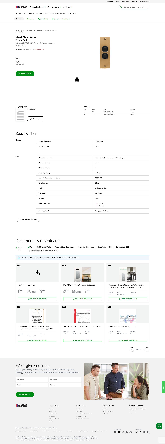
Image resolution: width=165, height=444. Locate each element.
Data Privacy (45, 431)
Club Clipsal (105, 409)
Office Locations (53, 414)
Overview (19, 19)
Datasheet (30, 19)
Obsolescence (69, 431)
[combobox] (65, 385)
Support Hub (132, 413)
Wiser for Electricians (107, 411)
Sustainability (52, 411)
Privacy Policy (25, 374)
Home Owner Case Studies (82, 418)
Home (17, 30)
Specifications (43, 19)
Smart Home (79, 411)
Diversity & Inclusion (54, 418)
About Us (51, 409)
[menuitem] (38, 7)
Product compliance (21, 431)
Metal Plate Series (50, 30)
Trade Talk (105, 414)
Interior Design (79, 409)
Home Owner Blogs (81, 416)
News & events (53, 416)
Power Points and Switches (35, 30)
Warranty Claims (57, 431)
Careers (51, 421)
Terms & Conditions (83, 431)
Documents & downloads (61, 19)
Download (36, 119)
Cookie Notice (34, 431)
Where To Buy (26, 74)
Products (23, 30)
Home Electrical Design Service (83, 414)
